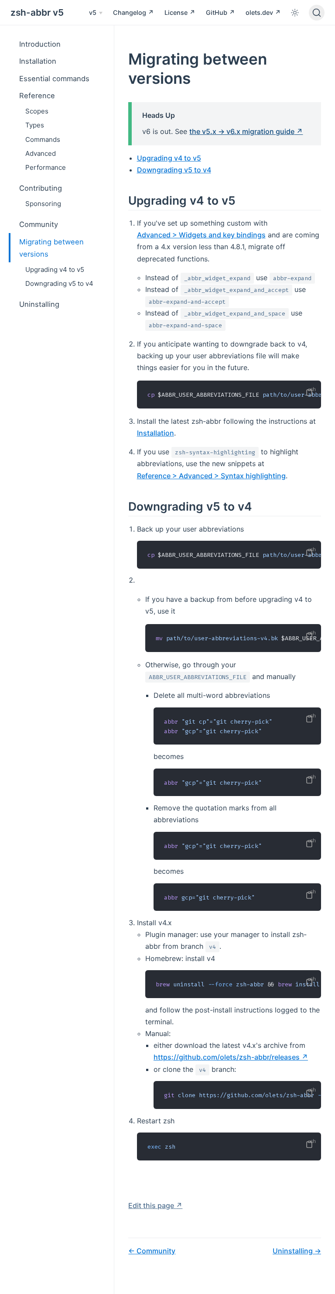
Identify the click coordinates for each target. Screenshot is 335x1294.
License (176, 12)
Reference (37, 95)
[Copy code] (309, 392)
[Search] (317, 13)
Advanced (40, 153)
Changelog (130, 12)
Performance (45, 167)
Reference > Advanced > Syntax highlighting (211, 475)
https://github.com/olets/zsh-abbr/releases (227, 1057)
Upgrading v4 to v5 (54, 269)
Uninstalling (39, 304)
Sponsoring (43, 203)
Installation (37, 61)
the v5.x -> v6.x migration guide (241, 131)
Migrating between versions (51, 247)
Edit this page (152, 1205)
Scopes (36, 111)
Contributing (40, 188)
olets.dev (260, 12)
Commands (42, 139)
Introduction (40, 44)
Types (34, 125)
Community (38, 224)
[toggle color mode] (295, 12)
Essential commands (54, 78)
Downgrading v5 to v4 (59, 283)
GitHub (217, 12)
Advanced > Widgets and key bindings (201, 234)
